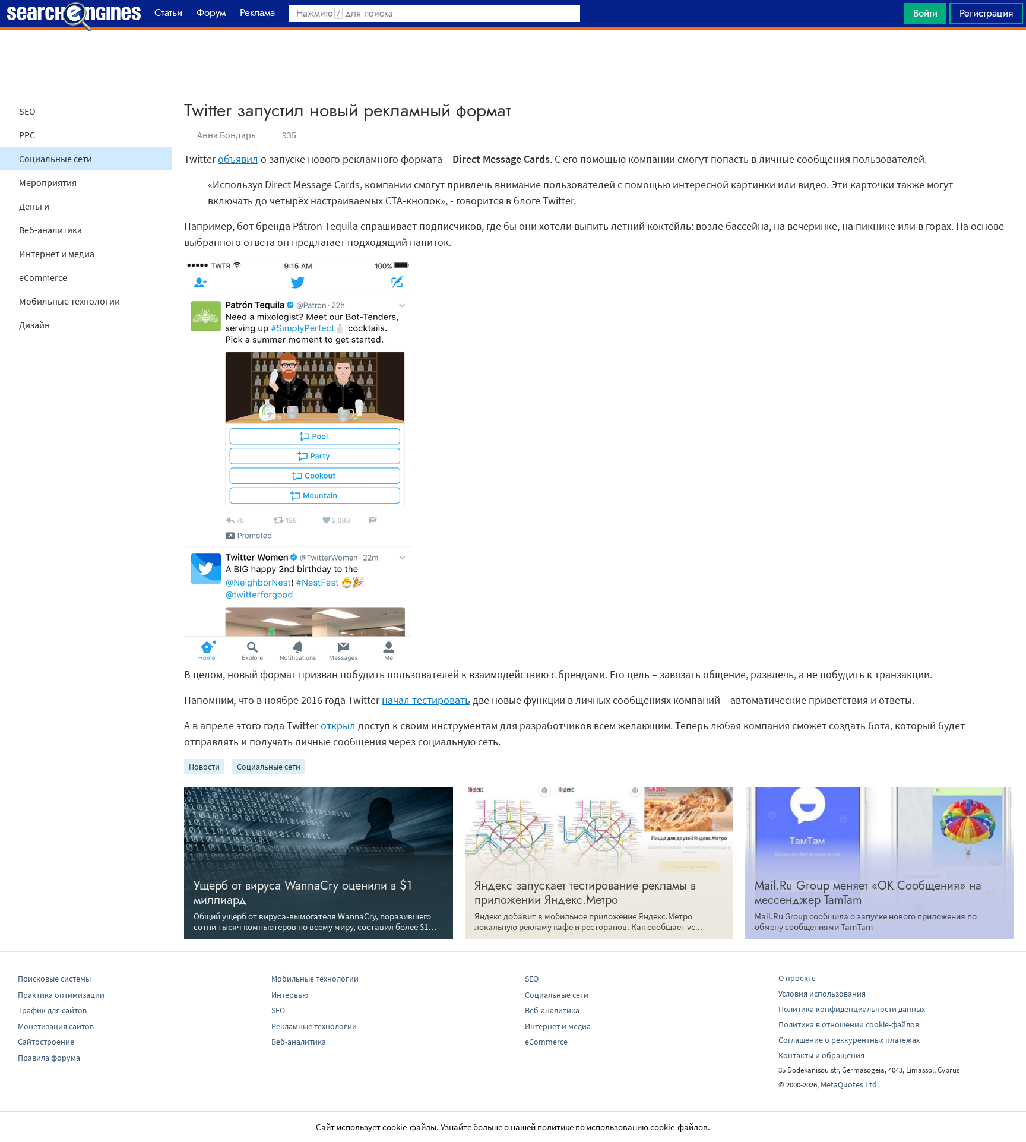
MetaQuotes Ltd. (850, 1084)
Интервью (289, 994)
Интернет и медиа (56, 254)
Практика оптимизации (61, 994)
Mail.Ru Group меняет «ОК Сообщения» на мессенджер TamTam (868, 893)
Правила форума (49, 1057)
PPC (27, 135)
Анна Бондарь (226, 135)
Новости (204, 766)
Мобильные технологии (69, 301)
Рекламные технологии (314, 1026)
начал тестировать (426, 700)
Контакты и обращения (821, 1055)
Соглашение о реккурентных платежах (849, 1040)
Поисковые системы (54, 978)
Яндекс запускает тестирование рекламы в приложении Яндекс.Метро (585, 893)
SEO (27, 111)
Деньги (34, 206)
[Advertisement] (513, 60)
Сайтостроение (46, 1041)
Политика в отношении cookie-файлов (848, 1024)
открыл (338, 725)
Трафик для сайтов (52, 1010)
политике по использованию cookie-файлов (622, 1126)
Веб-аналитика (50, 230)
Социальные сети (55, 159)
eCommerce (43, 277)
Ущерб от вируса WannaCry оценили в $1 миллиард (303, 893)
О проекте (797, 978)
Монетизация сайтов (56, 1026)
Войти (925, 13)
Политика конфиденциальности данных (851, 1009)
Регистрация (986, 13)
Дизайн (34, 325)
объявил (238, 159)
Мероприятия (48, 182)
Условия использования (822, 993)
